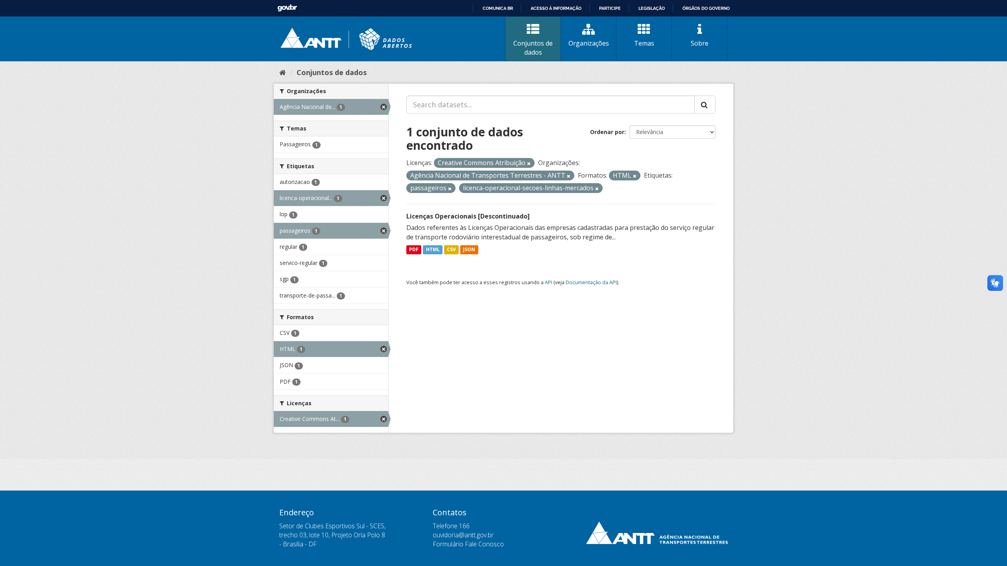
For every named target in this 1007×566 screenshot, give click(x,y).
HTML (433, 249)
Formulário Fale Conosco (468, 544)
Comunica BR (498, 8)
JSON (469, 249)
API (548, 282)
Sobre (699, 43)
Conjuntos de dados (533, 48)
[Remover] (529, 163)
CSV (451, 249)
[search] (705, 105)
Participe (610, 8)
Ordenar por (607, 132)
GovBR (287, 8)
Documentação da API (591, 282)
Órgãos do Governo (706, 8)
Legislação (651, 8)
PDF (414, 249)
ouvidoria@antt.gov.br (463, 535)
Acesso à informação (556, 8)
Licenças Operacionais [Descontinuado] (468, 216)
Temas (644, 43)
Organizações (588, 43)
